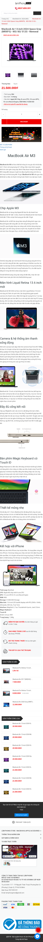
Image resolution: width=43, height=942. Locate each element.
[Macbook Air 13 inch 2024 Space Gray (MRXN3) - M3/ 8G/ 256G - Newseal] (6, 760)
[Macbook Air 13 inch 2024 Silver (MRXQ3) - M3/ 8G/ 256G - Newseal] (6, 727)
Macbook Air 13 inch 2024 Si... (22, 723)
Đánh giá (3, 150)
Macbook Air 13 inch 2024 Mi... (22, 734)
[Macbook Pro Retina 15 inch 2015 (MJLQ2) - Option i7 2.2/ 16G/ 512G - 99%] (6, 693)
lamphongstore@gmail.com (15, 893)
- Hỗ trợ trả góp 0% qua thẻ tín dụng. (15, 104)
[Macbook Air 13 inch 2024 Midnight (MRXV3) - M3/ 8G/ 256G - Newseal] (6, 738)
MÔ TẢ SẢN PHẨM (6, 145)
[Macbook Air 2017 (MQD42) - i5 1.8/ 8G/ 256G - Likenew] (6, 682)
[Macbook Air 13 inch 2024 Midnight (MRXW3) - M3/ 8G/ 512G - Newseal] (6, 781)
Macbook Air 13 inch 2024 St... (22, 745)
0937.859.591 (24, 8)
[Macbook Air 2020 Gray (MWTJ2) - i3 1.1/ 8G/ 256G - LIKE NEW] (6, 705)
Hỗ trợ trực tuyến (21, 815)
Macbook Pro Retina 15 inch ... (22, 668)
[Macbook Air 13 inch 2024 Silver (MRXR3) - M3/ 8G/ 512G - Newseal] (6, 770)
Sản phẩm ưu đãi (10, 662)
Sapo (26, 939)
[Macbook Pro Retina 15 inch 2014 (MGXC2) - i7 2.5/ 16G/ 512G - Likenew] (6, 671)
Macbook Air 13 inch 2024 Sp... (22, 756)
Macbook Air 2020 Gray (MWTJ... (23, 702)
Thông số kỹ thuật (6, 147)
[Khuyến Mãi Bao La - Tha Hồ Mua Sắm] (21, 134)
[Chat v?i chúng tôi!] (37, 936)
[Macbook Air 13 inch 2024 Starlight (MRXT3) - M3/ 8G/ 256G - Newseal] (6, 749)
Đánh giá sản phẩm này (11, 35)
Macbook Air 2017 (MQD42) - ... (23, 679)
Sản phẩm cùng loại (11, 718)
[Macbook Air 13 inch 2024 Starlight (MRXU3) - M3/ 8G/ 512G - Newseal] (6, 792)
